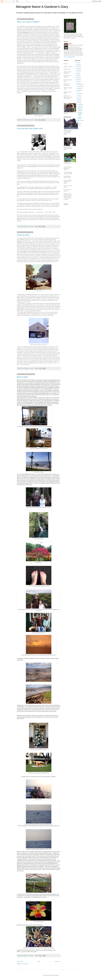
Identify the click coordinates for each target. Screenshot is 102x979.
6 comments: (31, 226)
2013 (77, 79)
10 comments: (31, 955)
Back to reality (22, 377)
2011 (77, 83)
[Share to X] (41, 120)
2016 (77, 73)
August (79, 93)
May (79, 98)
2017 (77, 71)
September (80, 90)
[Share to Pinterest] (44, 120)
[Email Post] (36, 119)
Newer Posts (20, 961)
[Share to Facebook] (43, 120)
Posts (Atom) (25, 963)
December (80, 84)
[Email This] (38, 120)
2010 (77, 123)
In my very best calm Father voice (30, 128)
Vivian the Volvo (23, 235)
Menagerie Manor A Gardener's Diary (42, 6)
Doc (72, 43)
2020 (77, 66)
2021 (77, 64)
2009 (77, 125)
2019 (77, 68)
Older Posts (57, 961)
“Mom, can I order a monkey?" (28, 22)
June (79, 97)
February (80, 104)
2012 (77, 81)
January (79, 106)
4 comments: (31, 119)
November (80, 86)
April (79, 100)
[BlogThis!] (40, 120)
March (79, 102)
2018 (77, 70)
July (79, 95)
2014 (77, 77)
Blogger (56, 975)
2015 (77, 75)
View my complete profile (69, 56)
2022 (77, 62)
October (79, 88)
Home (39, 961)
